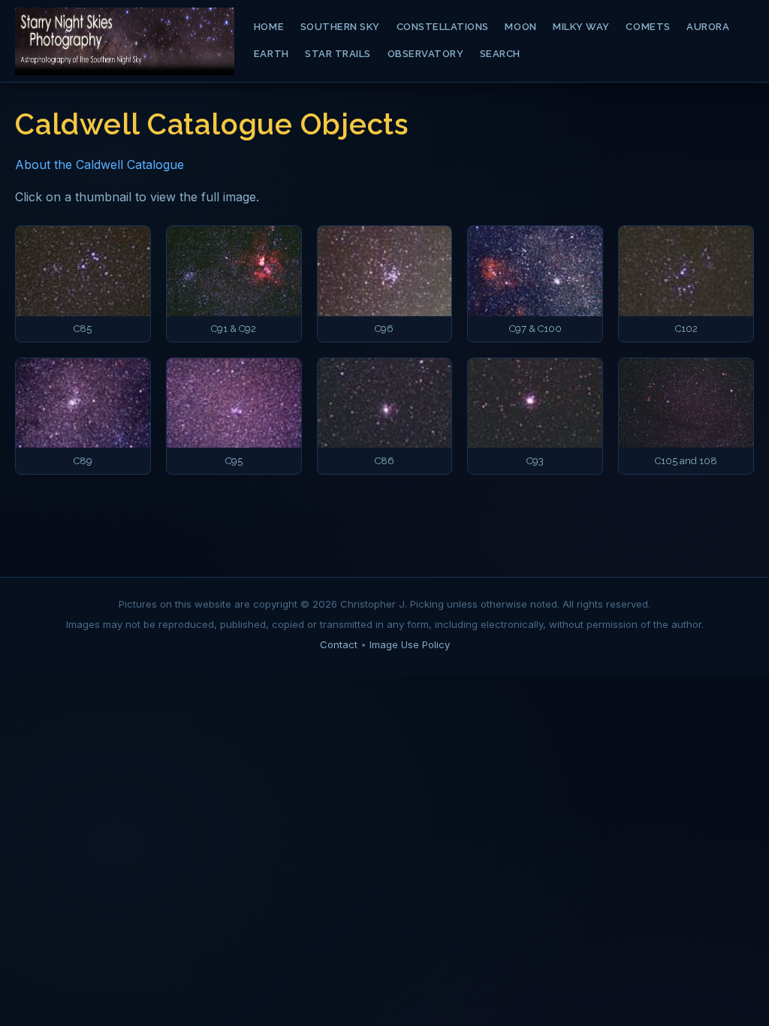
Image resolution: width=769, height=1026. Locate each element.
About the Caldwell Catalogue (99, 164)
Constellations (443, 26)
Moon (520, 26)
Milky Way (581, 26)
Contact (338, 644)
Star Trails (338, 53)
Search (500, 53)
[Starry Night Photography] (124, 41)
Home (269, 26)
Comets (648, 26)
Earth (271, 53)
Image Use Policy (409, 644)
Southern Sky (340, 26)
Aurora (707, 26)
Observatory (426, 53)
